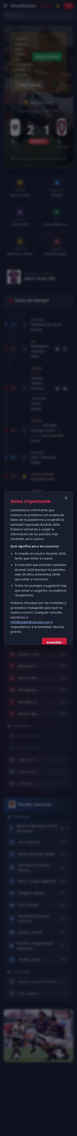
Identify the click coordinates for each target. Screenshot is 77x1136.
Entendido (54, 642)
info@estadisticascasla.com (30, 622)
